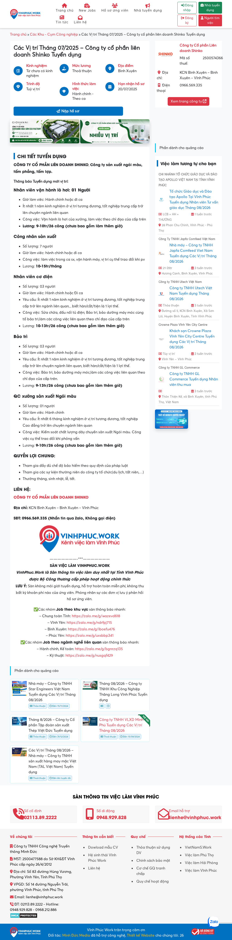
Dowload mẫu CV (103, 847)
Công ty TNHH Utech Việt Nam (180, 282)
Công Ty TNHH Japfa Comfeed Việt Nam (187, 239)
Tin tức (62, 22)
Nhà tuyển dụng (148, 10)
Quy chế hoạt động (152, 881)
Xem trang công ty (187, 101)
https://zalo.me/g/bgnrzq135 (99, 649)
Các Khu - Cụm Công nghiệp (54, 34)
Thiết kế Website (141, 935)
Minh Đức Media (76, 935)
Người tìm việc (211, 20)
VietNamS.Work (198, 847)
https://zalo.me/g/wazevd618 (96, 616)
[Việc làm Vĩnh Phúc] (25, 14)
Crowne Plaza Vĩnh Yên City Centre (183, 324)
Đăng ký (188, 20)
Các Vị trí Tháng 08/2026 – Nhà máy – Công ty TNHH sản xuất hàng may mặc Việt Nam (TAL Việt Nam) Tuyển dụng (52, 761)
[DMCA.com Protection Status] (23, 915)
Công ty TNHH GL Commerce (179, 367)
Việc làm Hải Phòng (201, 863)
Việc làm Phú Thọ (199, 855)
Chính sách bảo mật (153, 861)
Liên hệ (80, 22)
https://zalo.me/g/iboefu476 (91, 629)
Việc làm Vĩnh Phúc (201, 871)
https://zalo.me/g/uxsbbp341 (90, 636)
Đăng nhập (188, 8)
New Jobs (87, 10)
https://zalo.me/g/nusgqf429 (89, 656)
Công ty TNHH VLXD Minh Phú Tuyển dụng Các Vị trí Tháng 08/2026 (121, 725)
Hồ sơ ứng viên (114, 10)
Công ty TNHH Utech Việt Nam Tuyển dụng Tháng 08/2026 (190, 293)
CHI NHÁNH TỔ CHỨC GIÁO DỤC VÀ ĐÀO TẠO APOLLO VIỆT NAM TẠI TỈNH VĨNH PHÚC (188, 180)
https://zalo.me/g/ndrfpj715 (89, 623)
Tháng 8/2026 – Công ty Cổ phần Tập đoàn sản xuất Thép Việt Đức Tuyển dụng (52, 725)
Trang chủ (64, 10)
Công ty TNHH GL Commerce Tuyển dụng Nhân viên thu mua (193, 379)
